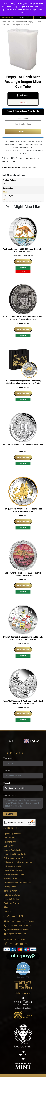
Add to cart (23, 261)
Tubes (12, 161)
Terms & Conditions (12, 891)
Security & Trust (10, 878)
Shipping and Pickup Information (18, 862)
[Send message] (10, 814)
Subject (6, 783)
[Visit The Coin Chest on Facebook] (5, 943)
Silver (5, 191)
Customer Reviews (12, 903)
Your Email (7, 770)
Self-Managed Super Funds (15, 858)
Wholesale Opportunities (14, 874)
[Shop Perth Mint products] (23, 1003)
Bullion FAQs (9, 846)
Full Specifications (11, 167)
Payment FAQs (10, 842)
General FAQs (10, 838)
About (6, 907)
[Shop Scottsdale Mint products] (23, 1034)
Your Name (8, 758)
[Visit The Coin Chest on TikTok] (16, 943)
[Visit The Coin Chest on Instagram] (11, 943)
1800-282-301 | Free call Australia (19, 925)
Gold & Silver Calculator (14, 870)
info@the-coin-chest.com (16, 934)
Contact (7, 911)
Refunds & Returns (12, 895)
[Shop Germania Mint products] (23, 1015)
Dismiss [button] (23, 12)
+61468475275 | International (18, 930)
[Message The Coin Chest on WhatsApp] (26, 943)
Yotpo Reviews (29, 167)
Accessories (30, 158)
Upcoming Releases (12, 834)
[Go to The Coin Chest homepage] (23, 985)
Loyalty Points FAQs (12, 850)
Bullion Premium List (12, 866)
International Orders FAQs (15, 854)
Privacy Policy (10, 887)
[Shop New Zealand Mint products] (23, 1059)
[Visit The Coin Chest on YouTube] (21, 943)
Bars (4, 199)
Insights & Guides (11, 899)
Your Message (9, 795)
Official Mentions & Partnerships (17, 883)
